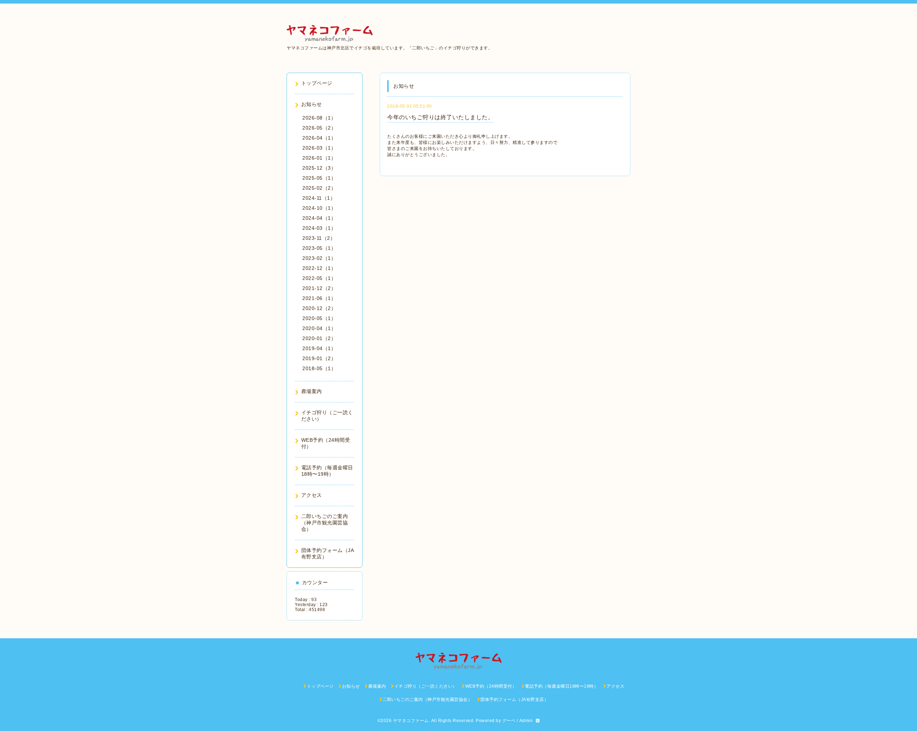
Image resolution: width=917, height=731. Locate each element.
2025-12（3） (319, 168)
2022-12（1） (319, 268)
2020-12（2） (319, 308)
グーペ (509, 720)
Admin (526, 720)
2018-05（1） (319, 368)
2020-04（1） (319, 328)
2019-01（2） (319, 358)
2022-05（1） (319, 278)
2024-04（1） (319, 218)
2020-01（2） (319, 338)
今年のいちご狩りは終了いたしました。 (440, 117)
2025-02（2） (319, 188)
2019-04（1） (319, 348)
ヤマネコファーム (411, 720)
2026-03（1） (319, 148)
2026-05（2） (319, 128)
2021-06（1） (319, 298)
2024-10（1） (319, 208)
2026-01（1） (319, 158)
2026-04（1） (319, 138)
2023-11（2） (318, 238)
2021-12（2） (319, 288)
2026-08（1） (319, 118)
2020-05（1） (319, 318)
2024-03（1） (319, 228)
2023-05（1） (319, 248)
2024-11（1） (318, 198)
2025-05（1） (319, 178)
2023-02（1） (319, 258)
